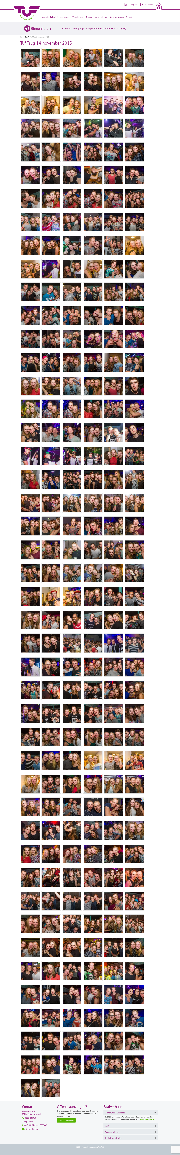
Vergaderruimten (112, 1132)
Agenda (45, 17)
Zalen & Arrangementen (60, 17)
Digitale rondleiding (113, 1138)
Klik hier (35, 1129)
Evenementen (92, 17)
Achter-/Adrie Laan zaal (115, 1112)
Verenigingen (77, 17)
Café (107, 1126)
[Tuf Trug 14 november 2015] (30, 58)
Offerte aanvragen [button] (66, 1120)
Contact (129, 17)
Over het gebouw (117, 17)
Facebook (148, 5)
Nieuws (104, 17)
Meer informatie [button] (146, 1119)
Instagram (133, 5)
